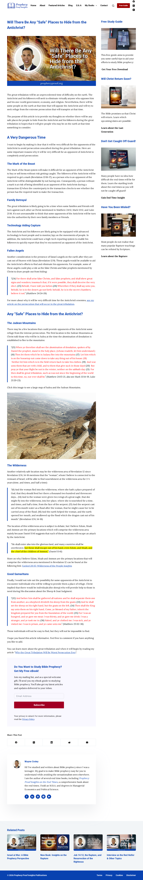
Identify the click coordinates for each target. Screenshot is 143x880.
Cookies (119, 875)
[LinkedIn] (51, 742)
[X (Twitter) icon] (43, 797)
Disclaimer (131, 875)
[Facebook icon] (27, 797)
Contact (104, 5)
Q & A (78, 5)
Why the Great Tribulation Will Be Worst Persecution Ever (45, 652)
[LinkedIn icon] (32, 797)
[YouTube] (134, 10)
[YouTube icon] (49, 797)
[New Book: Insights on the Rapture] (54, 842)
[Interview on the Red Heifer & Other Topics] (121, 842)
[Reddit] (69, 742)
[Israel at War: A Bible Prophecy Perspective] (21, 842)
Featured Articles (57, 5)
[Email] (87, 742)
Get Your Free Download (115, 69)
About (42, 5)
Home (33, 5)
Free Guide (123, 5)
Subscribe (39, 705)
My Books (89, 5)
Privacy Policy (28, 719)
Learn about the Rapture (114, 256)
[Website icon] (38, 797)
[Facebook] (134, 1)
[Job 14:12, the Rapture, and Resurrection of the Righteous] (88, 842)
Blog (70, 5)
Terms (99, 875)
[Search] (113, 6)
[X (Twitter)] (134, 6)
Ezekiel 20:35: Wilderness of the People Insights (47, 565)
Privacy (109, 875)
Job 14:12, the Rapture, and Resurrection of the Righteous (87, 858)
